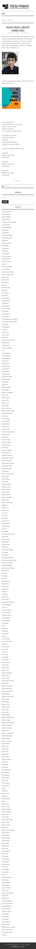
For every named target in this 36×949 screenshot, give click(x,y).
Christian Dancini (6, 358)
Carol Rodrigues (6, 327)
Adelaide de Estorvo (7, 211)
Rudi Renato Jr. (5, 846)
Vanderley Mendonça (7, 901)
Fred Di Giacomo (6, 453)
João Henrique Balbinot (7, 549)
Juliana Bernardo (6, 581)
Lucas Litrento (5, 646)
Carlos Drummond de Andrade (9, 319)
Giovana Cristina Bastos (8, 473)
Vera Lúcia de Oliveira (7, 903)
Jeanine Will (5, 536)
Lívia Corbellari (6, 639)
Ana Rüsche (5, 240)
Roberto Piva (5, 827)
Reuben (4, 801)
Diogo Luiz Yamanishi (7, 392)
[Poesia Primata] (18, 6)
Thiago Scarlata (6, 885)
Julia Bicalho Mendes (7, 565)
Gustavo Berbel (5, 492)
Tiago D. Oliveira (6, 888)
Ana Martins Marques (7, 235)
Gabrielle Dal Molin (7, 466)
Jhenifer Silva (5, 547)
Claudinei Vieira (6, 366)
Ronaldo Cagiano (6, 838)
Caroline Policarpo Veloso (8, 340)
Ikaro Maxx (5, 515)
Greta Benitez (5, 481)
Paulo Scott (5, 762)
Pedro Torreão (5, 777)
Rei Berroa (4, 796)
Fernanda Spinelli (6, 445)
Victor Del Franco (6, 909)
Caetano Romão (6, 301)
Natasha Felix (5, 751)
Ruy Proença (5, 848)
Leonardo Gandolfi (6, 615)
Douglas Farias (5, 403)
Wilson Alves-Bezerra (7, 929)
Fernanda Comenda (6, 442)
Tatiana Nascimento (7, 877)
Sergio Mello (5, 856)
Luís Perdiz (5, 652)
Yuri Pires (4, 935)
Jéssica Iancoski (6, 544)
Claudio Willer (5, 371)
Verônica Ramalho (6, 906)
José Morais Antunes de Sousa (9, 560)
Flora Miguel (5, 447)
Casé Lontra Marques (7, 348)
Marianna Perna (6, 707)
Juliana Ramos (5, 586)
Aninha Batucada (6, 259)
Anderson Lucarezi (6, 243)
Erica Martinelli (6, 421)
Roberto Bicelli (5, 822)
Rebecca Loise (5, 793)
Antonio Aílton (5, 269)
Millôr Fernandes (6, 738)
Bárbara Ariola (5, 280)
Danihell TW (5, 382)
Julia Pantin (5, 576)
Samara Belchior (6, 851)
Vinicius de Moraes (6, 911)
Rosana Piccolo (5, 840)
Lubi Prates (5, 644)
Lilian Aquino (5, 633)
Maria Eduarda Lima (7, 688)
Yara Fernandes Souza (7, 932)
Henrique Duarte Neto (7, 502)
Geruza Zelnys (5, 471)
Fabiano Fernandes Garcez (8, 432)
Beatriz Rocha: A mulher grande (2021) (17, 29)
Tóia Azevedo (5, 890)
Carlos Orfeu (5, 324)
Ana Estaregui (5, 232)
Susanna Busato (6, 864)
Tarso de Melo (5, 872)
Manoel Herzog (5, 667)
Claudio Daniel (5, 369)
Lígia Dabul (5, 631)
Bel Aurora (4, 285)
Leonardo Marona (6, 618)
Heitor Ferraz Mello (7, 497)
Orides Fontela (5, 757)
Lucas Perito (5, 649)
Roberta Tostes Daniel (7, 819)
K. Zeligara (5, 594)
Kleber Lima (5, 597)
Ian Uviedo (4, 513)
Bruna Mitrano (5, 293)
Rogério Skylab (6, 835)
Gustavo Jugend (6, 494)
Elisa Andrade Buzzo (7, 413)
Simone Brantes (6, 859)
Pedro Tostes (5, 780)
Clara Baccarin (5, 363)
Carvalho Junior (6, 345)
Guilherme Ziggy (6, 489)
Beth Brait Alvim (6, 287)
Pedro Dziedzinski (6, 770)
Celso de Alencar (6, 353)
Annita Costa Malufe (7, 266)
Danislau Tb (5, 384)
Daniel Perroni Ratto (7, 377)
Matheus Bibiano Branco (8, 717)
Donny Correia (5, 400)
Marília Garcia (5, 709)
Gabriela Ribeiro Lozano (8, 463)
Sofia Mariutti (5, 861)
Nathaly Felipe (5, 754)
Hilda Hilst (4, 505)
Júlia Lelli (4, 573)
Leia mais (18, 180)
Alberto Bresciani (6, 219)
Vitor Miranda (5, 914)
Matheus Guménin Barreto (8, 722)
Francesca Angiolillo (7, 450)
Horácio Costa (5, 508)
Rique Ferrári (5, 814)
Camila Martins (5, 306)
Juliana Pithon (5, 584)
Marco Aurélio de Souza (8, 681)
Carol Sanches (5, 332)
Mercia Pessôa (5, 730)
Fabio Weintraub (6, 434)
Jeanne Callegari (6, 539)
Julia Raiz (4, 578)
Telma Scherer (5, 880)
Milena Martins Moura (7, 736)
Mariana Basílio (6, 694)
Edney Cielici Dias (6, 408)
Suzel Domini (5, 869)
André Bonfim (5, 248)
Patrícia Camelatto (6, 759)
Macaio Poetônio (6, 662)
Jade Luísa (4, 529)
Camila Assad (5, 303)
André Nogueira (6, 253)
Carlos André (5, 311)
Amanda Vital (5, 230)
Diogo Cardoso (5, 390)
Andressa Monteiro (6, 256)
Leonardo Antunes (6, 610)
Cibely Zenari (5, 361)
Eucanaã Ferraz (5, 426)
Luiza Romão (5, 660)
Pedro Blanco (5, 764)
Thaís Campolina (6, 882)
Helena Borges (5, 500)
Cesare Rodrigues (6, 356)
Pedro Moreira (5, 772)
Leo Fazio (4, 607)
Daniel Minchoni (6, 374)
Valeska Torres (5, 898)
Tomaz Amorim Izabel (7, 893)
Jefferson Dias (5, 542)
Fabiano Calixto (6, 429)
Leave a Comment (24, 33)
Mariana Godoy (5, 699)
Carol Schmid (5, 335)
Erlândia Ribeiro (6, 424)
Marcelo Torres (5, 675)
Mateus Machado (6, 715)
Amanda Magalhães (6, 227)
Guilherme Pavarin (6, 484)
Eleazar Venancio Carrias (8, 411)
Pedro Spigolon (6, 775)
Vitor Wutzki (5, 919)
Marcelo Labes (5, 670)
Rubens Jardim (5, 843)
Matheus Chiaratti (6, 720)
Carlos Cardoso (5, 316)
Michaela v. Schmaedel (7, 733)
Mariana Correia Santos (7, 696)
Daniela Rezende (6, 379)
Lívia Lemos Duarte (7, 641)
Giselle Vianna (5, 476)
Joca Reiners (5, 552)
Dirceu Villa (5, 395)
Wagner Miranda (6, 924)
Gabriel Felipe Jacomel (7, 458)
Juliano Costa (5, 589)
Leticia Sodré (5, 623)
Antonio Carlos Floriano (8, 272)
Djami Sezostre (5, 398)
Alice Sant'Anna (6, 225)
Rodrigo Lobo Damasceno (8, 830)
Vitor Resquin (5, 916)
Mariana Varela (5, 704)
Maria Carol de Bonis (7, 686)
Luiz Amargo (5, 654)
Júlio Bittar (4, 591)
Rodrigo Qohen (5, 833)
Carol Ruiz (4, 329)
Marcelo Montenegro (7, 673)
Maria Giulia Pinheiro (7, 691)
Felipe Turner (5, 437)
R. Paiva (4, 788)
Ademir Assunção (6, 214)
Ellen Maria (5, 416)
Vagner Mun (5, 895)
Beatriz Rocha (7, 186)
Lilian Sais (4, 636)
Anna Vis (4, 264)
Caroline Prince (6, 342)
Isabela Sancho (5, 521)
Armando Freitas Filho (7, 274)
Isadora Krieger (6, 526)
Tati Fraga (4, 874)
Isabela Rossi (5, 518)
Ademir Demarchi (6, 217)
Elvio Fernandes (6, 418)
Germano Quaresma (7, 468)
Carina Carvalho (6, 308)
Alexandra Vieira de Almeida (9, 222)
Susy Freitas (5, 867)
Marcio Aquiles (5, 678)
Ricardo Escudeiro (6, 812)
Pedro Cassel (5, 767)
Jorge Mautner (5, 555)
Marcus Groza (5, 683)
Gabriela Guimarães (7, 460)
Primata (17, 33)
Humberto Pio (5, 510)
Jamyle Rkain (5, 531)
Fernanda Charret (6, 439)
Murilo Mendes (5, 743)
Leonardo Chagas (6, 612)
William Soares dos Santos (8, 927)
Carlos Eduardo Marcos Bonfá (9, 322)
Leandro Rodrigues (6, 605)
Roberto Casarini (6, 825)
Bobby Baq (4, 290)
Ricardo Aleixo (5, 804)
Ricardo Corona (6, 806)
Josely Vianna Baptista (7, 563)
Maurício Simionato (7, 728)
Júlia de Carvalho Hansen (8, 568)
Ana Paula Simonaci (7, 238)
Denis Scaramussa (6, 387)
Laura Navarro (5, 599)
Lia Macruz (5, 628)
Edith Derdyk (5, 405)
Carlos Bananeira (6, 314)
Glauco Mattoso (6, 479)
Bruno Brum (5, 295)
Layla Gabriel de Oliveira (8, 602)
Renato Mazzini (6, 798)
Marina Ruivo (5, 712)
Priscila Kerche (5, 785)
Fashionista (14, 947)
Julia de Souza (5, 570)
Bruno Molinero (6, 298)
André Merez (5, 251)
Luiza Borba (5, 657)
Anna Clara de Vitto (7, 261)
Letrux (3, 625)
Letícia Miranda (6, 620)
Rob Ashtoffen (5, 817)
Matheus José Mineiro (7, 725)
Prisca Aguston (5, 783)
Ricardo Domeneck (6, 809)
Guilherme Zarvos (6, 487)
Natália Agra (5, 746)
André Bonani (5, 246)
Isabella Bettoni (6, 523)
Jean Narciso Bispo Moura (8, 534)
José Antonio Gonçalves (8, 557)
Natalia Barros (5, 749)
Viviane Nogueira (6, 922)
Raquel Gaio (5, 791)
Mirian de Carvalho (6, 741)
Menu (3, 13)
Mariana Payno (5, 701)
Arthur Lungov (5, 277)
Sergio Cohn (5, 853)
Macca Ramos (5, 665)
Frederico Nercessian (7, 455)
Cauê (3, 350)
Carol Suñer (5, 337)
